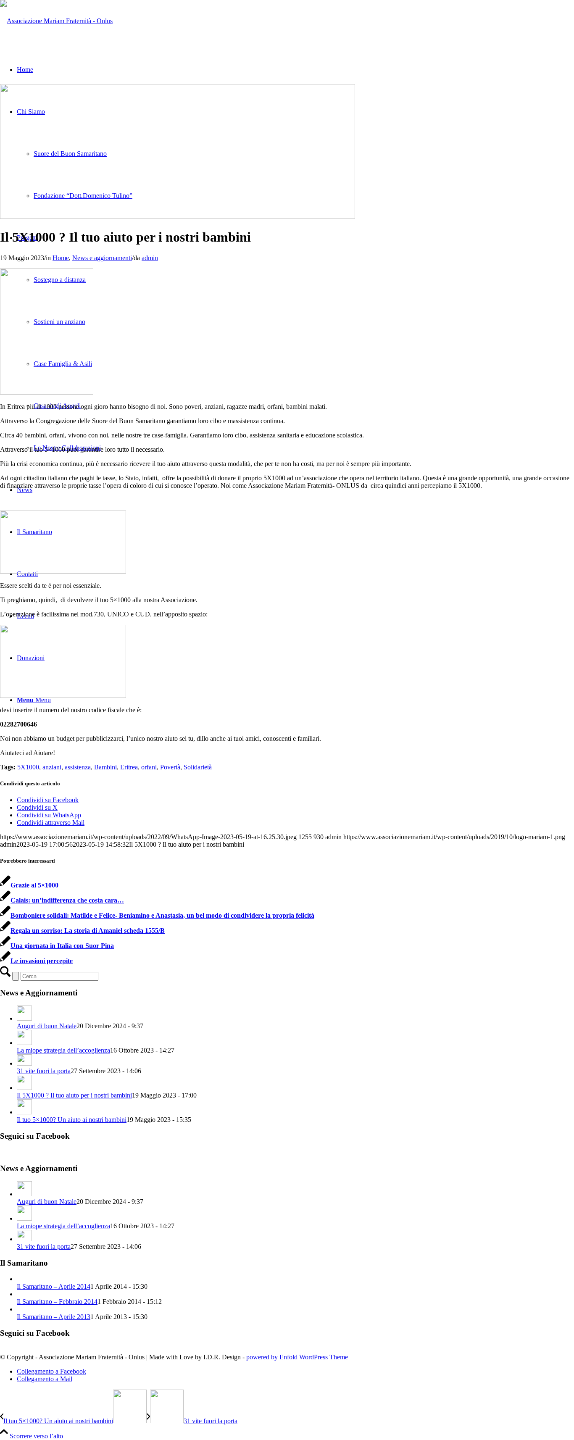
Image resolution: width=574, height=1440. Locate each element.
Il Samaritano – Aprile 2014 (53, 1286)
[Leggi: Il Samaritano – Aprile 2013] (24, 1309)
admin (150, 257)
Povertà (170, 767)
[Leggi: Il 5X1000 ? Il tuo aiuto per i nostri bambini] (24, 1087)
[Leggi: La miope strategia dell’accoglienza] (24, 1042)
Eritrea (129, 767)
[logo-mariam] (56, 20)
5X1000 (28, 767)
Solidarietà (198, 767)
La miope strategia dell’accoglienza (63, 1050)
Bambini (105, 767)
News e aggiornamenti (102, 257)
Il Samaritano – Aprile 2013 (53, 1316)
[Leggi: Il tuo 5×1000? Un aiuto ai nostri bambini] (24, 1112)
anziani (51, 767)
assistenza (78, 767)
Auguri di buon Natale (46, 1025)
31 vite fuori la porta (44, 1070)
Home (61, 257)
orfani (149, 767)
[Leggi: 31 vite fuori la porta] (24, 1063)
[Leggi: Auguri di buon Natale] (24, 1018)
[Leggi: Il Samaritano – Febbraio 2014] (24, 1294)
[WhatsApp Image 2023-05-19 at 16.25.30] (177, 216)
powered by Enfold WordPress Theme (297, 1357)
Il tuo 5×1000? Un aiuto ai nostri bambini (71, 1119)
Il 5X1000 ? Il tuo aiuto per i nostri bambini (74, 1095)
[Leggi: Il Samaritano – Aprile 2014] (24, 1278)
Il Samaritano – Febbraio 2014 (57, 1301)
